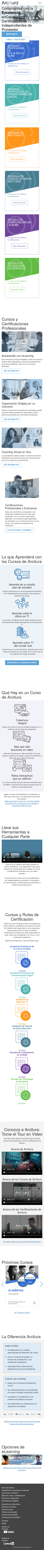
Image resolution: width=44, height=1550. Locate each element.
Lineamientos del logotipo (11, 1517)
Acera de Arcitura (8, 1487)
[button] (2, 1284)
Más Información (11, 371)
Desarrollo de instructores (11, 1504)
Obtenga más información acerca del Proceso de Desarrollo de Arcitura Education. (22, 1422)
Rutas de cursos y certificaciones (13, 1495)
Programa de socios (9, 1507)
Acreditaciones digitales (10, 1501)
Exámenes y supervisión (10, 1498)
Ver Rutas (22, 971)
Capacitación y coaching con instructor (15, 1490)
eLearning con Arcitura (10, 1493)
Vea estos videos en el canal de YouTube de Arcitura (22, 1241)
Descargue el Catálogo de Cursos (22, 663)
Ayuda (4, 1523)
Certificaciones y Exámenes (19, 530)
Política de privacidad (9, 1512)
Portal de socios (7, 1509)
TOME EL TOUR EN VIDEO (15, 39)
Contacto (5, 1520)
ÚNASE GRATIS (11, 34)
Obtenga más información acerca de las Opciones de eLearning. (22, 1469)
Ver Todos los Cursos (22, 1312)
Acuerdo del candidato (10, 1514)
